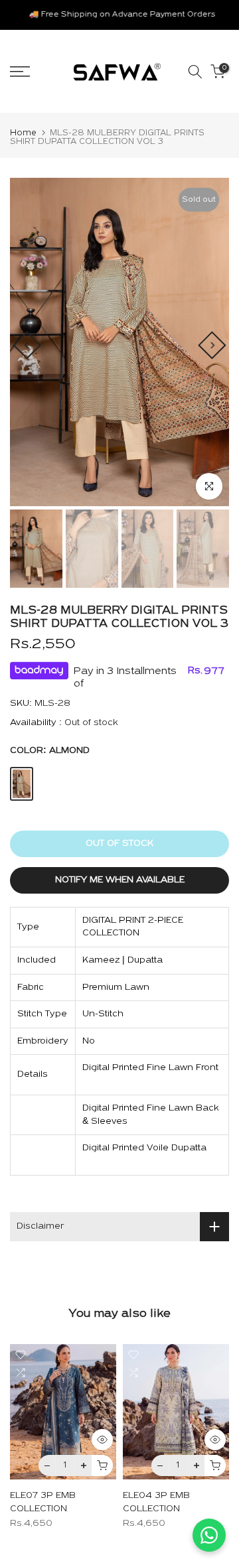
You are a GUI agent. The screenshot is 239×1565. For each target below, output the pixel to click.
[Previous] (26, 345)
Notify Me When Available (120, 880)
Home (23, 133)
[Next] (212, 345)
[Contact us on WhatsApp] (209, 1535)
